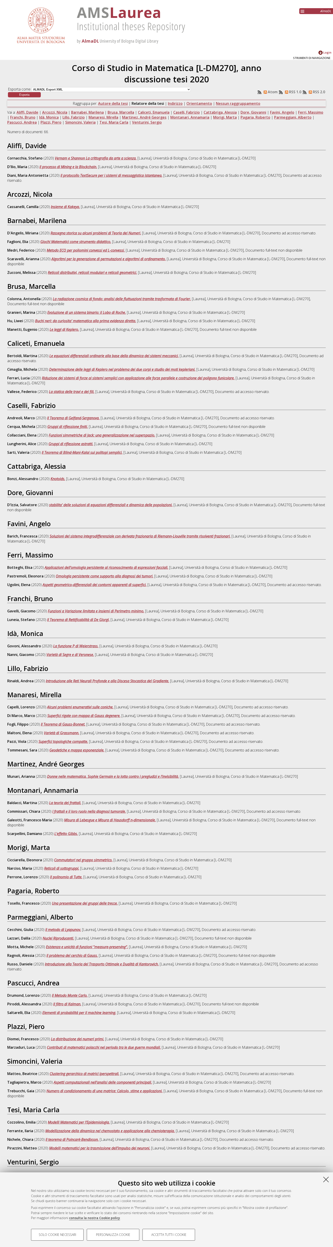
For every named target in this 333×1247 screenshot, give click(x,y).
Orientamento (199, 103)
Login (327, 52)
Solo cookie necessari (57, 1234)
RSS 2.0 (318, 91)
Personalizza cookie (113, 1234)
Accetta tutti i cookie (168, 1234)
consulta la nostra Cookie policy (94, 1218)
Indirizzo (175, 103)
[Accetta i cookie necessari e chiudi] (326, 1179)
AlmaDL (325, 11)
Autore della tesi (113, 103)
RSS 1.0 (294, 91)
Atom (272, 91)
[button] (24, 94)
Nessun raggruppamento (238, 103)
